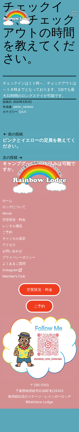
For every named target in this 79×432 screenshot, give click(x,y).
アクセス (9, 245)
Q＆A (22, 111)
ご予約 (7, 232)
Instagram (10, 270)
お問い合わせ (12, 251)
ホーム (7, 201)
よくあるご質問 (14, 263)
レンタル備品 (12, 226)
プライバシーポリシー (18, 257)
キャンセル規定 (14, 238)
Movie (7, 213)
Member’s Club (13, 276)
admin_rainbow (23, 106)
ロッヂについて (14, 207)
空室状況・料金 (14, 220)
